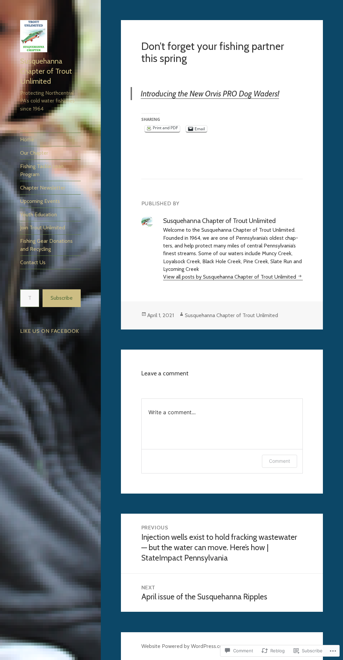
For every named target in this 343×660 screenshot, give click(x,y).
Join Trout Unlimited (42, 227)
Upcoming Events (40, 201)
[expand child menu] (77, 151)
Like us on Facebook (49, 331)
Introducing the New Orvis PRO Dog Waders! (210, 93)
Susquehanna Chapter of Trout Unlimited (46, 71)
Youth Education (38, 214)
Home (27, 139)
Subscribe (62, 298)
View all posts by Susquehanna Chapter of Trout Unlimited (230, 277)
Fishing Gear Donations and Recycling (46, 245)
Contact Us (33, 262)
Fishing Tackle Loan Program (42, 170)
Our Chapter (34, 153)
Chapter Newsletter (42, 188)
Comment (279, 461)
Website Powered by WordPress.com (184, 646)
